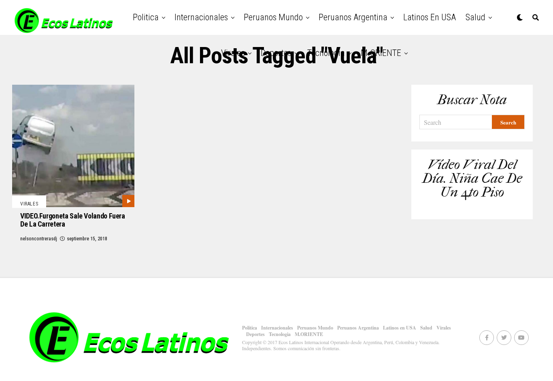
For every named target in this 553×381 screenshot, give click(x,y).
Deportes (276, 53)
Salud (475, 17)
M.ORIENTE (381, 53)
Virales (233, 53)
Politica (146, 17)
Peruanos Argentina (353, 17)
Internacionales (201, 17)
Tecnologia (326, 53)
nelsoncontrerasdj (38, 239)
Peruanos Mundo (273, 17)
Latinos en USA (429, 17)
